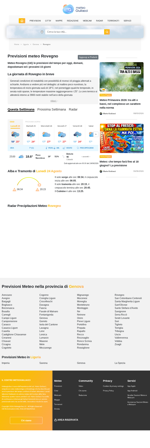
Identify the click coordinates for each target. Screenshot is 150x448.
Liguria (26, 44)
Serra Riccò (121, 314)
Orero (80, 318)
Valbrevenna (121, 337)
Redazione (83, 395)
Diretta (57, 409)
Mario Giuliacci (109, 113)
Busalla (6, 311)
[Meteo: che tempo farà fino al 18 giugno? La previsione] (122, 138)
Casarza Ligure (10, 328)
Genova (36, 44)
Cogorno (43, 295)
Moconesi (82, 298)
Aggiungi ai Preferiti (88, 57)
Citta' (56, 390)
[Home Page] (22, 20)
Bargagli (6, 301)
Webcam (87, 21)
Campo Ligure (9, 318)
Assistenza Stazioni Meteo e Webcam (137, 403)
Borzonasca (8, 308)
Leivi (41, 331)
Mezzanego (45, 347)
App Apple (131, 386)
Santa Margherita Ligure (127, 301)
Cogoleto (6, 347)
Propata (81, 328)
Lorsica (43, 334)
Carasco (6, 324)
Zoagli (118, 344)
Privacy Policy (108, 390)
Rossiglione (83, 347)
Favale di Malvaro (48, 311)
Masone (43, 341)
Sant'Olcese (121, 305)
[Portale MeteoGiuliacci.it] (75, 9)
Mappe (57, 399)
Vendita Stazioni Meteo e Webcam (137, 396)
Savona (43, 363)
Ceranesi (6, 337)
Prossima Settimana (51, 109)
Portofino (81, 324)
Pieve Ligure (83, 321)
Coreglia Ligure (47, 298)
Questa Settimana (21, 109)
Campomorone (9, 321)
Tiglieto (118, 324)
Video (81, 386)
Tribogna (119, 331)
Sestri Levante (122, 318)
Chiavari (6, 341)
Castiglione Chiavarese (14, 334)
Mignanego (83, 295)
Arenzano (7, 295)
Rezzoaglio (83, 337)
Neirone (81, 314)
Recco (80, 334)
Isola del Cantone (48, 324)
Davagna (44, 305)
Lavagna (43, 328)
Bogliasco (7, 305)
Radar (99, 21)
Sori (117, 321)
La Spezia (120, 363)
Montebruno (83, 305)
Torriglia (119, 328)
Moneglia (82, 301)
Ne (78, 311)
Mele (42, 344)
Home (16, 44)
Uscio (118, 334)
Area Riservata (67, 420)
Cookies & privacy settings (113, 386)
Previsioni (58, 386)
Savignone (120, 311)
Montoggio (82, 308)
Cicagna (6, 344)
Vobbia (118, 341)
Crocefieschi (45, 301)
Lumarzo (43, 337)
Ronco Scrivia (84, 341)
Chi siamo (26, 420)
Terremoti (58, 404)
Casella (6, 331)
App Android (132, 390)
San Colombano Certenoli (128, 298)
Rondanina (83, 344)
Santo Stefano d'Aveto (126, 308)
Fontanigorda (46, 314)
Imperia (6, 363)
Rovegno (119, 295)
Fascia (42, 308)
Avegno (6, 298)
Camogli (6, 314)
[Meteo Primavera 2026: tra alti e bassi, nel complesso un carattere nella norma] (122, 76)
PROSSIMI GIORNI (32, 122)
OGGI (12, 122)
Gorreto (43, 321)
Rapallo (81, 331)
